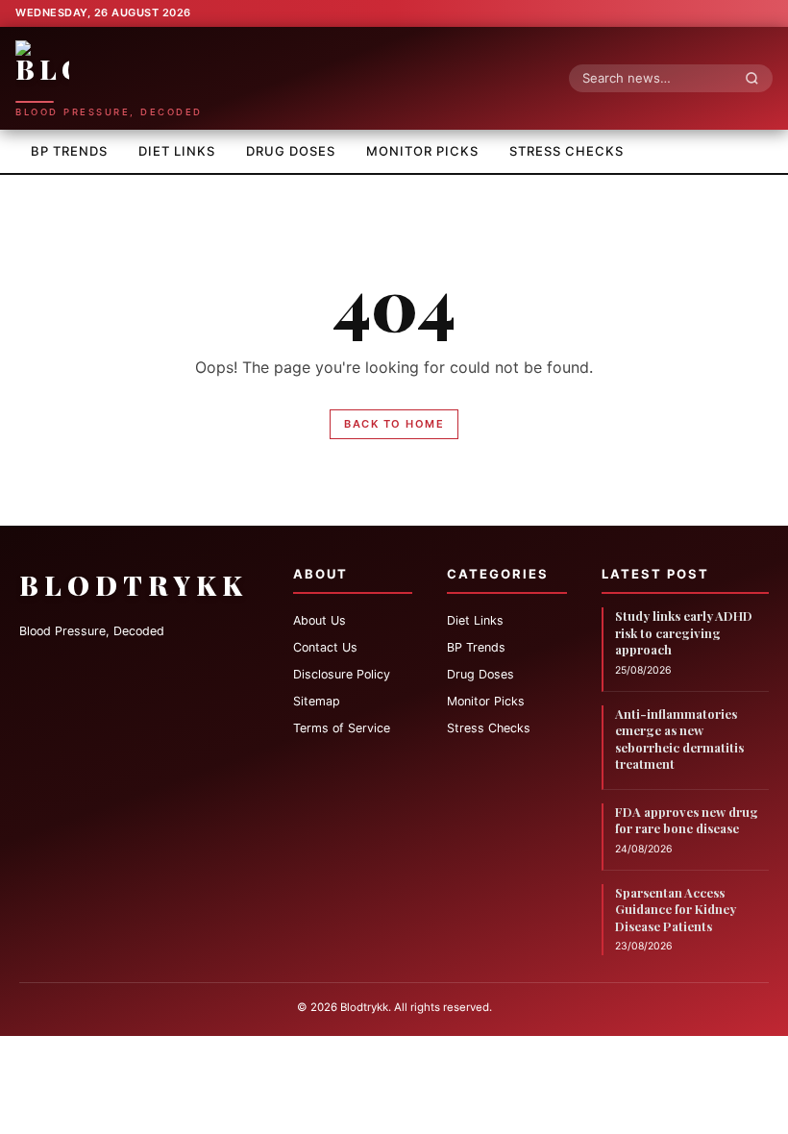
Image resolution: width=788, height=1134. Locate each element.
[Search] (757, 77)
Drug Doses (290, 151)
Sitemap (316, 701)
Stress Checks (566, 151)
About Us (319, 620)
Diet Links (176, 151)
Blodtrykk (133, 585)
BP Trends (69, 151)
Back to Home (394, 424)
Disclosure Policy (341, 674)
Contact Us (325, 647)
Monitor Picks (422, 151)
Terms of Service (341, 728)
